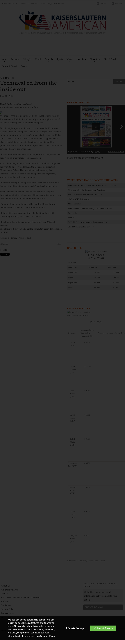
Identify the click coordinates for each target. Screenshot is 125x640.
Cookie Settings (76, 628)
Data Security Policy (45, 636)
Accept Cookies (104, 628)
